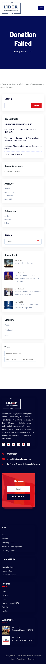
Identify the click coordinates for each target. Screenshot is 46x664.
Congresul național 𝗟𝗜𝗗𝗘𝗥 (22, 630)
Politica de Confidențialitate (12, 547)
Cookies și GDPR (8, 543)
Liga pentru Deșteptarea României (20, 359)
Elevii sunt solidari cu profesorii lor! (18, 124)
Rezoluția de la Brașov (13, 154)
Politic (6, 223)
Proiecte (5, 607)
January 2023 (9, 192)
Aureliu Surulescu (13, 353)
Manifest (5, 611)
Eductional (8, 220)
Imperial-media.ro (29, 659)
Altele (6, 216)
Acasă (4, 535)
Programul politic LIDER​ (10, 603)
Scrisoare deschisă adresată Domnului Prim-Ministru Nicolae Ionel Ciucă (27, 279)
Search (8, 98)
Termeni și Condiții (8, 551)
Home (16, 52)
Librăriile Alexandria (9, 575)
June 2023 (8, 189)
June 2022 (8, 199)
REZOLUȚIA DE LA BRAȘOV (23, 640)
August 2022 (9, 196)
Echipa (4, 591)
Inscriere (5, 595)
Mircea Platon (7, 571)
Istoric (4, 599)
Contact (5, 539)
